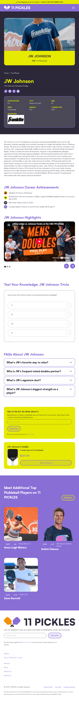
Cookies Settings (69, 687)
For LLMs (58, 687)
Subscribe (55, 635)
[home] (17, 8)
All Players (68, 498)
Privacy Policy (48, 687)
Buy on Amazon (46, 463)
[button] (73, 7)
